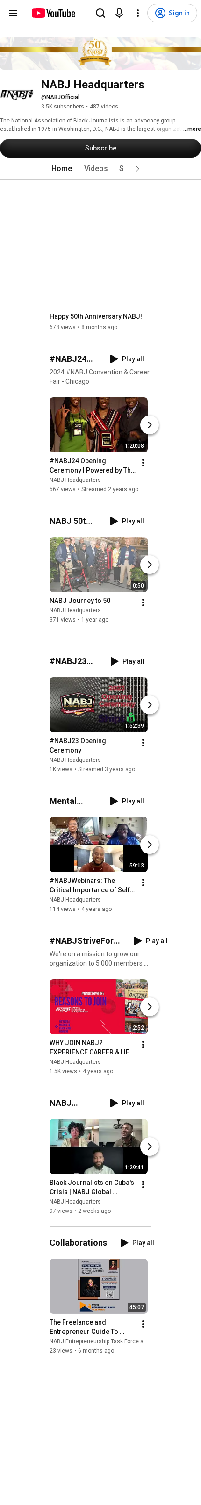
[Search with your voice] (119, 13)
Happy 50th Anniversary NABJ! (96, 316)
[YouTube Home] (53, 13)
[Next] (149, 425)
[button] (137, 169)
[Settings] (138, 13)
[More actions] (143, 462)
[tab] (61, 169)
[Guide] (13, 13)
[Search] (100, 13)
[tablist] (100, 169)
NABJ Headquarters (75, 480)
